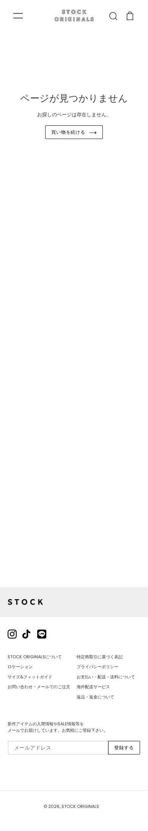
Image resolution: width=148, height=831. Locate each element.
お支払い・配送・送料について (106, 677)
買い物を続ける (68, 132)
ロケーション (20, 667)
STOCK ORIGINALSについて (35, 657)
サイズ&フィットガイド (30, 677)
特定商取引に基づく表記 (100, 657)
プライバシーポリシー (97, 667)
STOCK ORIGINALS (80, 806)
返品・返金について (95, 697)
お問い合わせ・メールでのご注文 (39, 687)
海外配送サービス (93, 687)
